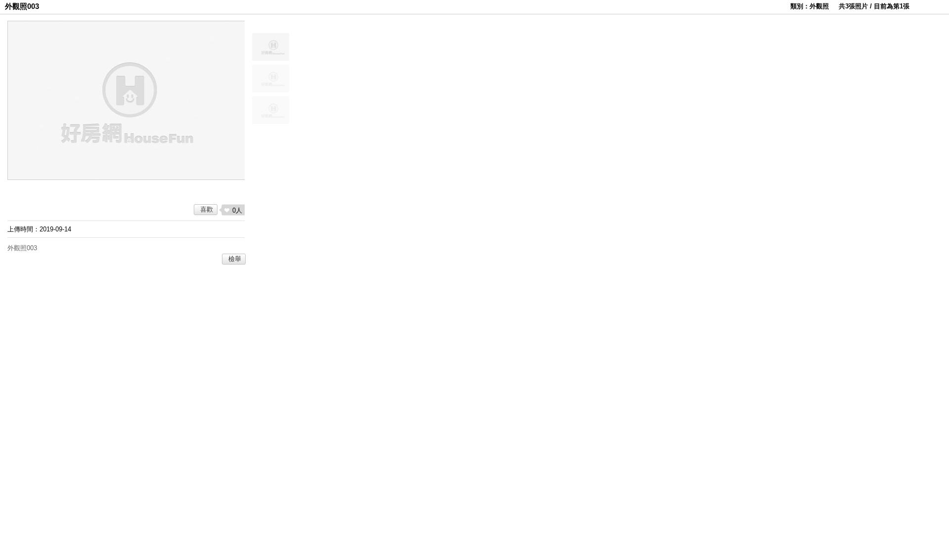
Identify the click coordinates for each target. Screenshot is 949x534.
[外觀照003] (270, 47)
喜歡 (206, 209)
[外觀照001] (270, 110)
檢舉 (234, 259)
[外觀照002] (270, 78)
